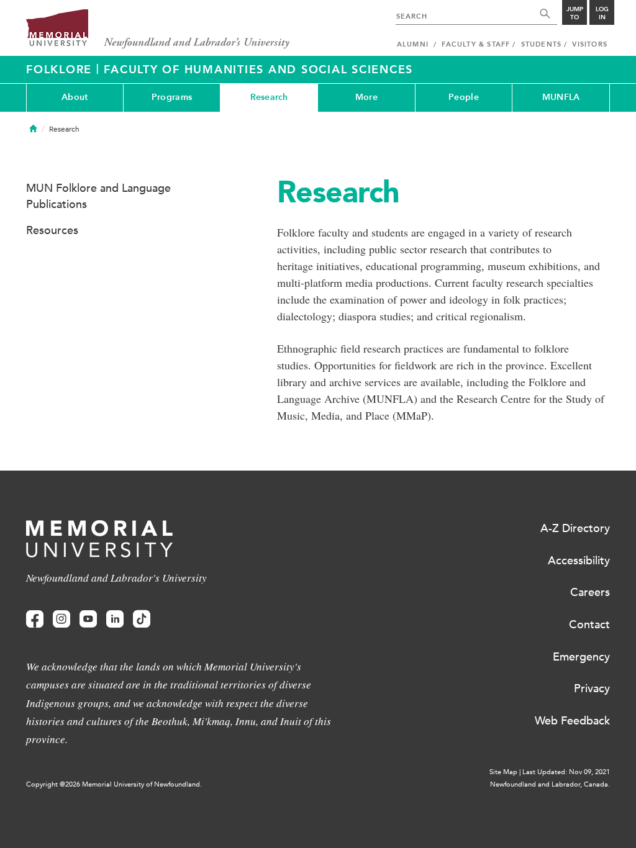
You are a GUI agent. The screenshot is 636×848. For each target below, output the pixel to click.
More (366, 97)
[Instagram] (61, 619)
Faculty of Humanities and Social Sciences (258, 69)
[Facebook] (34, 619)
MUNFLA (561, 97)
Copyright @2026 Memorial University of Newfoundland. (114, 784)
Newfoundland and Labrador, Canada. (550, 784)
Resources (52, 230)
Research (269, 97)
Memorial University (158, 29)
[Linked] (115, 619)
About (74, 97)
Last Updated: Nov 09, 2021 (566, 772)
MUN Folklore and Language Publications (98, 196)
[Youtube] (88, 619)
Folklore (61, 69)
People (463, 97)
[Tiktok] (141, 619)
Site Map (503, 772)
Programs (172, 97)
